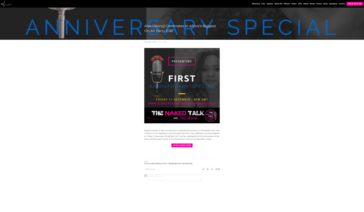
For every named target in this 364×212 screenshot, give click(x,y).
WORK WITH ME (354, 4)
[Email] (216, 169)
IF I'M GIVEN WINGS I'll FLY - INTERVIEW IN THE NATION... (168, 164)
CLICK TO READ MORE (182, 145)
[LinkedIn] (212, 169)
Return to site (150, 169)
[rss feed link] (219, 169)
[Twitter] (208, 169)
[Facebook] (203, 169)
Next (145, 161)
